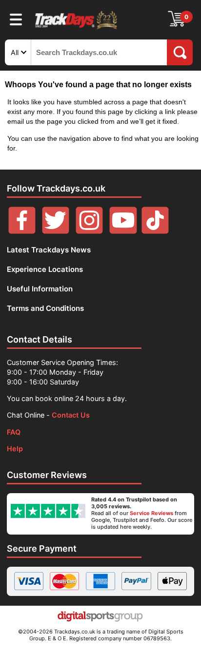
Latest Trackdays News (49, 249)
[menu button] (16, 19)
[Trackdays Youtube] (123, 231)
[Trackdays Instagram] (89, 231)
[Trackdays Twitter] (55, 231)
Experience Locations (45, 269)
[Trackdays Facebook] (22, 231)
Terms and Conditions (45, 308)
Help (15, 448)
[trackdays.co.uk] (76, 28)
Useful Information (40, 288)
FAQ (13, 432)
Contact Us (71, 415)
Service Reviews (151, 513)
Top (19, 635)
